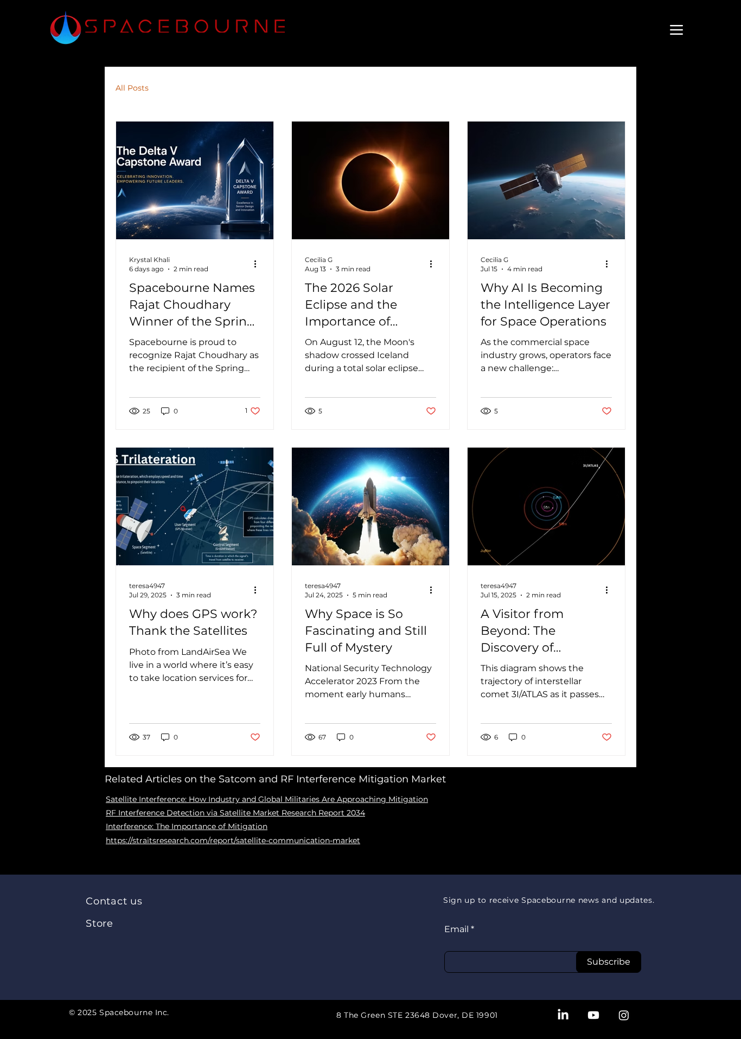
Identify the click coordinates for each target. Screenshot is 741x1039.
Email (456, 929)
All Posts (132, 88)
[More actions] (258, 263)
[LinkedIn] (563, 1015)
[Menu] (676, 29)
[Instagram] (623, 1015)
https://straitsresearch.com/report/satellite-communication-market (233, 840)
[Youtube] (593, 1015)
